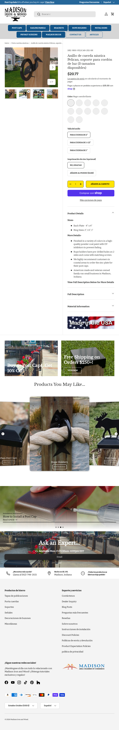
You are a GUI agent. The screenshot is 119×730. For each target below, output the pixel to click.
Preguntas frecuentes (89, 2)
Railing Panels (38, 28)
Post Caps (17, 28)
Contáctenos (68, 596)
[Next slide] (116, 433)
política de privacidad (72, 651)
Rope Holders (79, 28)
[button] (56, 527)
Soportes (9, 607)
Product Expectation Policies (76, 646)
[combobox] (65, 14)
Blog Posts (67, 607)
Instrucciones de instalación (76, 629)
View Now (73, 370)
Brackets (59, 28)
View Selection (8, 462)
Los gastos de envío (76, 79)
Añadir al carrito (100, 184)
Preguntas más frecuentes (75, 612)
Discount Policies (70, 635)
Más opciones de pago (91, 200)
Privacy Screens (28, 35)
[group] (59, 508)
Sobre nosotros (69, 624)
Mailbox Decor (53, 35)
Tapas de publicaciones (16, 596)
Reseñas (66, 618)
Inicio (7, 43)
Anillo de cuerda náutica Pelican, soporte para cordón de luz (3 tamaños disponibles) (47, 43)
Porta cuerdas (12, 601)
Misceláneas (11, 624)
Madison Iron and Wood (19, 719)
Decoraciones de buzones (18, 618)
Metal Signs (101, 28)
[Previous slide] (2, 433)
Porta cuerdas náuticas (20, 43)
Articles (94, 35)
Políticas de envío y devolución (77, 640)
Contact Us (75, 35)
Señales (8, 612)
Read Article (9, 520)
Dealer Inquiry (69, 601)
